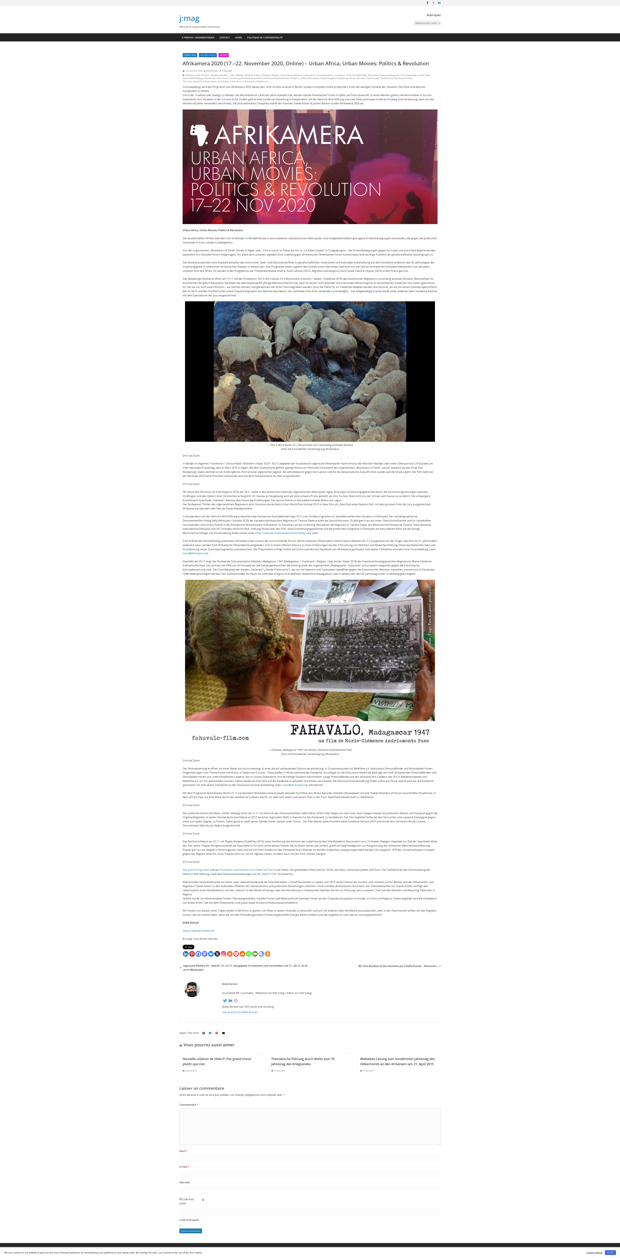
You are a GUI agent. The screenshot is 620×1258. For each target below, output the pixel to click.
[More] (267, 954)
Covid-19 (350, 75)
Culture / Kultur (208, 55)
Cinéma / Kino (190, 55)
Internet (223, 55)
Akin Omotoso (203, 75)
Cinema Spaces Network (291, 75)
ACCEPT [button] (610, 1252)
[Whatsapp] (249, 954)
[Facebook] (198, 954)
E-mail (184, 1167)
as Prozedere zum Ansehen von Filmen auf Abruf (246, 870)
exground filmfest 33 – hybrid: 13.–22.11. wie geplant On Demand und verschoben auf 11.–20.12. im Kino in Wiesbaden (245, 968)
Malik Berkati (212, 70)
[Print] (230, 954)
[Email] (255, 954)
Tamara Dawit (372, 78)
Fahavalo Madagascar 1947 (392, 75)
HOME (238, 37)
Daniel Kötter (361, 75)
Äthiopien (215, 75)
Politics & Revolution (309, 78)
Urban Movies (249, 81)
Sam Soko (360, 78)
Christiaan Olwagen (270, 75)
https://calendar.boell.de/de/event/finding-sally (283, 533)
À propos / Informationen (198, 37)
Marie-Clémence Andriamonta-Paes (273, 78)
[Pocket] (236, 954)
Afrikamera (190, 75)
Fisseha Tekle (424, 75)
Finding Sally (411, 75)
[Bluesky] (211, 954)
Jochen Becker (209, 78)
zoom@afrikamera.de (195, 553)
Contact (224, 37)
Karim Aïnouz (223, 78)
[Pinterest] (192, 954)
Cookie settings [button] (594, 1252)
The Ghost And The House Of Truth (396, 78)
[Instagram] (223, 954)
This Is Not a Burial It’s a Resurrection (199, 81)
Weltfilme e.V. (262, 81)
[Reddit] (242, 954)
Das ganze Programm (196, 870)
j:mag (189, 18)
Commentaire (188, 1104)
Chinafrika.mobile (252, 75)
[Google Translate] (261, 954)
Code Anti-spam (189, 1220)
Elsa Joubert (373, 75)
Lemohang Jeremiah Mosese (243, 78)
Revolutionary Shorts (345, 78)
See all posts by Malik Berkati (240, 1012)
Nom (183, 1151)
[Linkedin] (186, 954)
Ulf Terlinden (223, 81)
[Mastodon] (204, 954)
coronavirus (339, 75)
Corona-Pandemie (324, 75)
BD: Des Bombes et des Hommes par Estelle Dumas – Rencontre (397, 966)
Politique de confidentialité (265, 37)
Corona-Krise (309, 75)
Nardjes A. (295, 78)
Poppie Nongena (328, 78)
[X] (217, 954)
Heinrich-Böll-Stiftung (192, 78)
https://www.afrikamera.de (199, 930)
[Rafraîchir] (203, 1199)
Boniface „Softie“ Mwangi (231, 75)
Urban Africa (236, 81)
